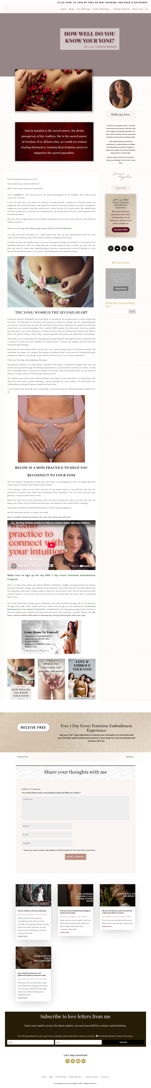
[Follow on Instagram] (124, 248)
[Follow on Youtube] (117, 248)
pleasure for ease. (39, 360)
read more (22, 936)
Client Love (137, 9)
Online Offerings (101, 9)
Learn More (120, 188)
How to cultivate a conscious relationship (32, 911)
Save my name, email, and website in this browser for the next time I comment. (60, 850)
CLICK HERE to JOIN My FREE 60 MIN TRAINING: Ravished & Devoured (102, 3)
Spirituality (111, 46)
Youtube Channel (121, 9)
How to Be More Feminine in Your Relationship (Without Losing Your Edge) (120, 278)
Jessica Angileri (27, 914)
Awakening (100, 46)
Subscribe (123, 1042)
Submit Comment (75, 857)
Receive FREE (120, 229)
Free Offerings (83, 9)
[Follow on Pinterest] (131, 248)
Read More (120, 288)
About (64, 9)
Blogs (71, 9)
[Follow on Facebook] (111, 248)
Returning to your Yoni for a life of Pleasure (51, 228)
